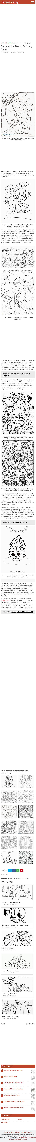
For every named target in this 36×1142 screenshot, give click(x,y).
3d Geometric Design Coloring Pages (14, 1101)
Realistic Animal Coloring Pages (13, 1070)
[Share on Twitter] (10, 870)
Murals (20, 1119)
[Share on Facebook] (14, 870)
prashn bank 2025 (22, 1139)
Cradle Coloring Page (7, 948)
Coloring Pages (5, 52)
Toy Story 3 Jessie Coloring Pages (13, 1082)
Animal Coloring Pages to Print (10, 1016)
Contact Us (11, 1132)
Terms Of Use (23, 1132)
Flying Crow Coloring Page (11, 1095)
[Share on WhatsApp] (17, 870)
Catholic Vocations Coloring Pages (11, 902)
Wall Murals (4, 1122)
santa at (5, 874)
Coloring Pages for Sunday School (13, 1107)
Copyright (17, 1132)
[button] (32, 2)
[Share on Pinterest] (21, 870)
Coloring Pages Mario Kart (9, 994)
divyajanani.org (9, 2)
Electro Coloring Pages (10, 1076)
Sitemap (6, 1132)
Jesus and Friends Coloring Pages (13, 1089)
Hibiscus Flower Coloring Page (10, 971)
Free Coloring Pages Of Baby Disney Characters (15, 925)
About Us (30, 1132)
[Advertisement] (18, 24)
